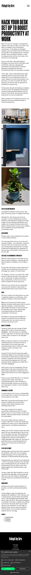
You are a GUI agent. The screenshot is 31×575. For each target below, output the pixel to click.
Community (15, 549)
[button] (15, 572)
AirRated (8, 519)
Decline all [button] (23, 568)
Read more (6, 557)
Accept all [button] (8, 568)
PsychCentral (6, 70)
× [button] (29, 551)
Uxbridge (15, 545)
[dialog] (15, 562)
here (2, 374)
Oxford (15, 547)
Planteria (8, 521)
